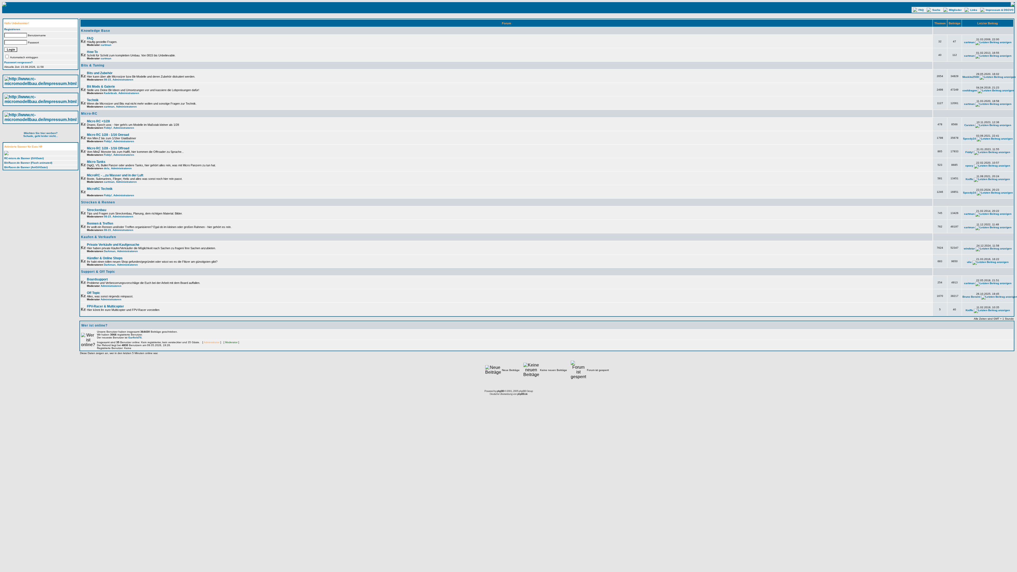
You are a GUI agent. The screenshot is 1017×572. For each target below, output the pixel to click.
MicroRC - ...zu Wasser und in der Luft (115, 175)
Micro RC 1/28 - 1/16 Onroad (108, 135)
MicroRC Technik (100, 189)
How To (92, 52)
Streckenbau (96, 210)
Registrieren (12, 29)
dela (106, 168)
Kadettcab (110, 93)
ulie (969, 262)
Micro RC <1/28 (98, 121)
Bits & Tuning (92, 65)
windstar (969, 248)
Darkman (109, 251)
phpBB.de (522, 393)
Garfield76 (135, 337)
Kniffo (969, 179)
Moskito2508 (970, 76)
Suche (937, 9)
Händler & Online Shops (105, 258)
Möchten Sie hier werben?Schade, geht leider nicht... (40, 134)
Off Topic (93, 293)
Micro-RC (89, 113)
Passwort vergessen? (18, 62)
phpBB (500, 391)
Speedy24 (969, 138)
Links (974, 9)
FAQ (921, 9)
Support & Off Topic (98, 272)
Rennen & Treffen (100, 223)
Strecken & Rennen (98, 202)
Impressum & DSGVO (1000, 9)
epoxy (969, 165)
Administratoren (123, 79)
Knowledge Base (95, 31)
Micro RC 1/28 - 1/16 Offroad (108, 148)
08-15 (107, 79)
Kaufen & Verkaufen (98, 237)
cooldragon (969, 90)
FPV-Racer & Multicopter (105, 306)
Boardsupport (97, 279)
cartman (106, 44)
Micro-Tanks (96, 162)
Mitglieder (956, 9)
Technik (93, 100)
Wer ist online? (94, 325)
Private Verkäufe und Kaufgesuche (113, 245)
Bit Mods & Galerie (101, 86)
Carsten (969, 125)
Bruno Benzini (971, 296)
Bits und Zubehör (100, 73)
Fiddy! (108, 127)
